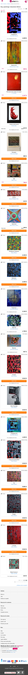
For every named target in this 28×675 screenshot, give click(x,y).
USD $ (14, 666)
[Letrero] (14, 193)
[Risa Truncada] (14, 395)
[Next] (26, 8)
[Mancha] (14, 341)
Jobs (2, 596)
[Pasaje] (14, 503)
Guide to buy (3, 607)
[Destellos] (14, 142)
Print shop (3, 637)
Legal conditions (4, 639)
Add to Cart (14, 98)
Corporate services (4, 612)
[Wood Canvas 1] (14, 564)
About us (2, 594)
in (17, 666)
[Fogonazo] (14, 298)
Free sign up (3, 619)
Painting (8, 3)
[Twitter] (18, 672)
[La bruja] (14, 535)
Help (1, 630)
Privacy (12, 652)
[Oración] (14, 364)
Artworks (4, 3)
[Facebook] (22, 672)
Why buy (2, 605)
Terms (14, 652)
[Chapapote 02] (14, 425)
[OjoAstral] (14, 216)
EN (10, 666)
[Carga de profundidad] (14, 449)
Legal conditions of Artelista (11, 650)
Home (2, 3)
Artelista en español (4, 598)
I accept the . (9, 650)
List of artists (3, 635)
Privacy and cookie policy (6, 641)
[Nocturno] (14, 270)
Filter (2, 10)
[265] (14, 171)
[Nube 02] (14, 320)
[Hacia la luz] (14, 53)
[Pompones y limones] (14, 243)
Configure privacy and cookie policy (8, 643)
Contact (2, 633)
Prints (2, 610)
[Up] (14, 476)
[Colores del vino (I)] (14, 113)
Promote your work (4, 623)
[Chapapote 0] (14, 22)
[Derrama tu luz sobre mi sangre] (14, 81)
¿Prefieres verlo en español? (22, 585)
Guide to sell (3, 621)
